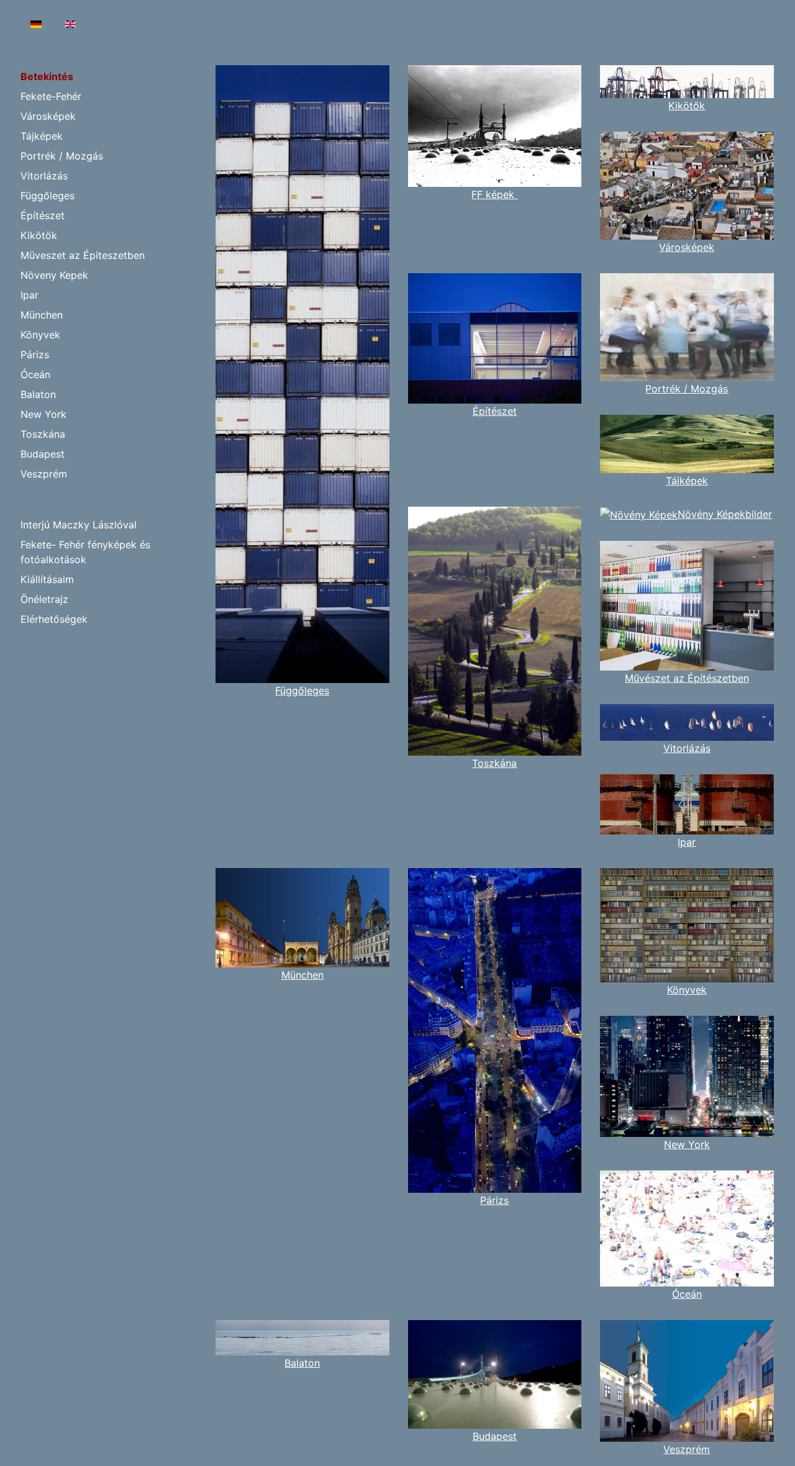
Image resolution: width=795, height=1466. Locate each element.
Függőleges (47, 195)
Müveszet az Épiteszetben (82, 255)
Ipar (29, 295)
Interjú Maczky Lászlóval (78, 524)
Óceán (35, 374)
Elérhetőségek (54, 619)
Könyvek (40, 334)
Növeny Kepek (54, 275)
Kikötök (38, 235)
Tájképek (41, 136)
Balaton (38, 394)
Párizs (34, 354)
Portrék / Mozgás (61, 156)
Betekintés (46, 76)
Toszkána (42, 434)
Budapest (42, 454)
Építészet (42, 215)
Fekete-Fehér (50, 96)
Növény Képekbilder (725, 514)
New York (43, 414)
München (41, 315)
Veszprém (43, 474)
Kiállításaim (47, 579)
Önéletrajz (44, 599)
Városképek (48, 116)
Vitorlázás (44, 176)
